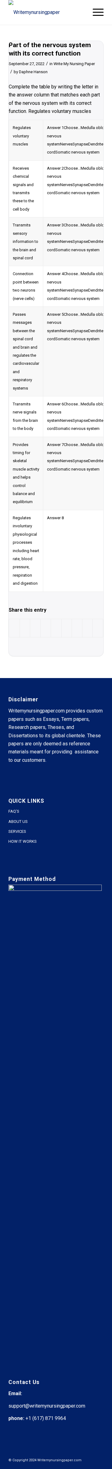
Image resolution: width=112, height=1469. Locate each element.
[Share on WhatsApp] (35, 628)
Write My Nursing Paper (74, 63)
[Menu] (95, 12)
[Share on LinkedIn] (56, 628)
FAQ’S (13, 811)
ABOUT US (18, 821)
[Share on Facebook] (14, 628)
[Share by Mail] (98, 628)
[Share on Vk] (77, 628)
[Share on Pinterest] (46, 628)
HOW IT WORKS (22, 841)
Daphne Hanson (33, 71)
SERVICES (17, 831)
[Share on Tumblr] (67, 628)
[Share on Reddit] (87, 628)
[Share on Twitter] (25, 628)
